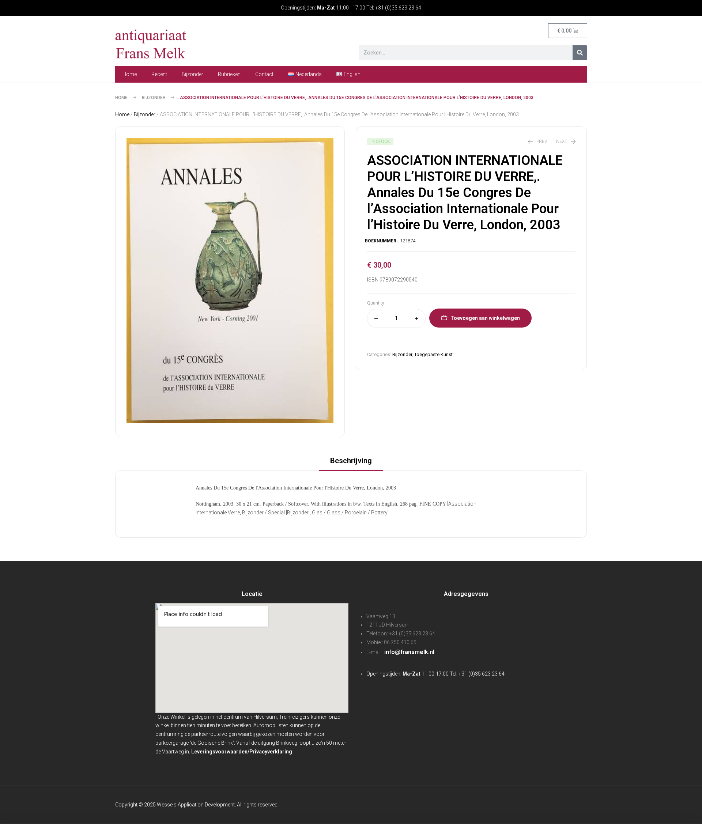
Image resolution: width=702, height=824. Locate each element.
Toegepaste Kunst (433, 354)
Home (129, 74)
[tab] (351, 463)
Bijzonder (192, 74)
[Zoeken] (580, 52)
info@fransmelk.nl (408, 652)
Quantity (375, 303)
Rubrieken (229, 74)
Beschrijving (351, 460)
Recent (159, 74)
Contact (264, 74)
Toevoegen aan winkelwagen (485, 318)
